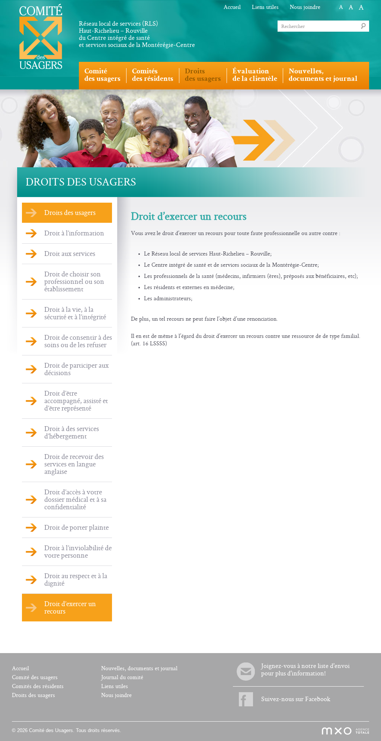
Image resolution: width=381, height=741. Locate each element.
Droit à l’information (74, 233)
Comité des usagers (35, 677)
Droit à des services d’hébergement (71, 432)
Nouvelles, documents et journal (139, 668)
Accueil (232, 7)
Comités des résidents (38, 686)
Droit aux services (69, 254)
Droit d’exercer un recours (70, 607)
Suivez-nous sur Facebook (295, 699)
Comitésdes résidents (152, 75)
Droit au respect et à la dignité (75, 580)
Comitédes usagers (102, 75)
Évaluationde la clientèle (255, 75)
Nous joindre (305, 7)
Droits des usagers (70, 213)
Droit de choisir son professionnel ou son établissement (74, 281)
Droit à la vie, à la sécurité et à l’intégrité (75, 313)
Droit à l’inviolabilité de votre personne (78, 552)
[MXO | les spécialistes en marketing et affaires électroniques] (341, 731)
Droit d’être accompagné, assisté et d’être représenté (76, 400)
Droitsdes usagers (203, 75)
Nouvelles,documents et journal (323, 75)
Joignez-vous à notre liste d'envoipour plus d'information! (305, 669)
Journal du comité (122, 677)
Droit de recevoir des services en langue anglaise (74, 464)
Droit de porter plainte (76, 527)
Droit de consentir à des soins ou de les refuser (78, 341)
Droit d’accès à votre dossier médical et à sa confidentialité (75, 499)
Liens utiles (265, 7)
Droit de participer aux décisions (76, 369)
